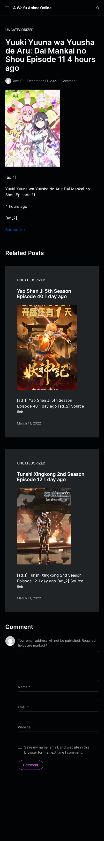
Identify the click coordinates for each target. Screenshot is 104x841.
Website (24, 727)
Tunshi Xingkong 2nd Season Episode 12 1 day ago (50, 476)
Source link (15, 229)
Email (23, 707)
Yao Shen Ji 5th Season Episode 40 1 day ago (44, 293)
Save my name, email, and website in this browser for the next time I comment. (56, 749)
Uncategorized (19, 30)
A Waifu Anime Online (32, 7)
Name (24, 687)
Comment (69, 81)
